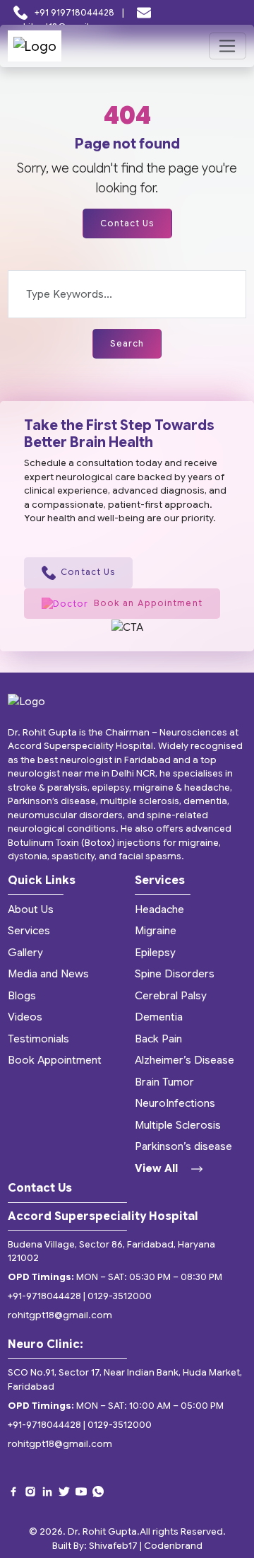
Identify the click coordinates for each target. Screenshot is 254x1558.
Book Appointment (55, 1060)
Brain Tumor (164, 1082)
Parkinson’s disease (183, 1146)
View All (158, 1168)
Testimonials (38, 1039)
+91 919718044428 (74, 12)
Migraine (155, 930)
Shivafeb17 (113, 1546)
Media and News (48, 973)
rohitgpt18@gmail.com (60, 1315)
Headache (159, 909)
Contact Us (127, 223)
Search (127, 343)
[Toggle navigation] (227, 46)
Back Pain (158, 1039)
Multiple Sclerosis (178, 1125)
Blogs (22, 995)
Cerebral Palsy (171, 995)
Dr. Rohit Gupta (102, 1531)
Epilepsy (155, 952)
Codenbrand (173, 1546)
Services (29, 930)
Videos (25, 1017)
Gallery (25, 952)
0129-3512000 (119, 1296)
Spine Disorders (174, 973)
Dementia (159, 1017)
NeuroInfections (175, 1103)
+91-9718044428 (44, 1296)
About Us (31, 909)
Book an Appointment (148, 603)
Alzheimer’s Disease (184, 1060)
